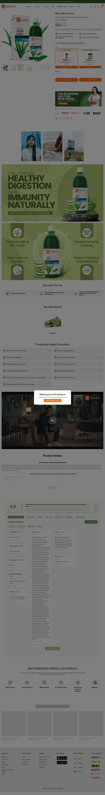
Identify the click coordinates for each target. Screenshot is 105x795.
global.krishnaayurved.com (52, 400)
